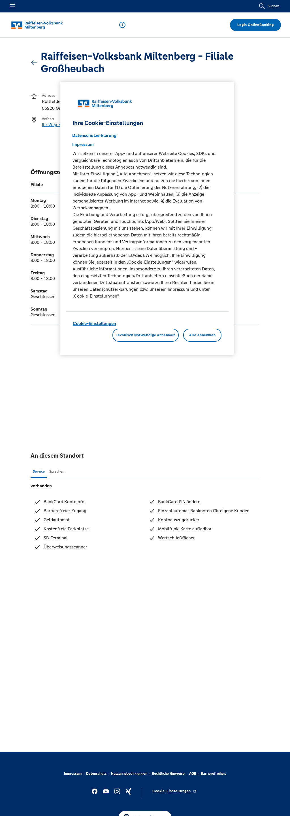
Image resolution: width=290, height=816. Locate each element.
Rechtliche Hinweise (168, 773)
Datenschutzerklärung (94, 135)
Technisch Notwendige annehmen (145, 335)
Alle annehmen (202, 335)
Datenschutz (96, 773)
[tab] (39, 471)
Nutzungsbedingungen (129, 773)
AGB (192, 773)
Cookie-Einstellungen (94, 323)
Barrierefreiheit (213, 773)
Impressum (73, 773)
